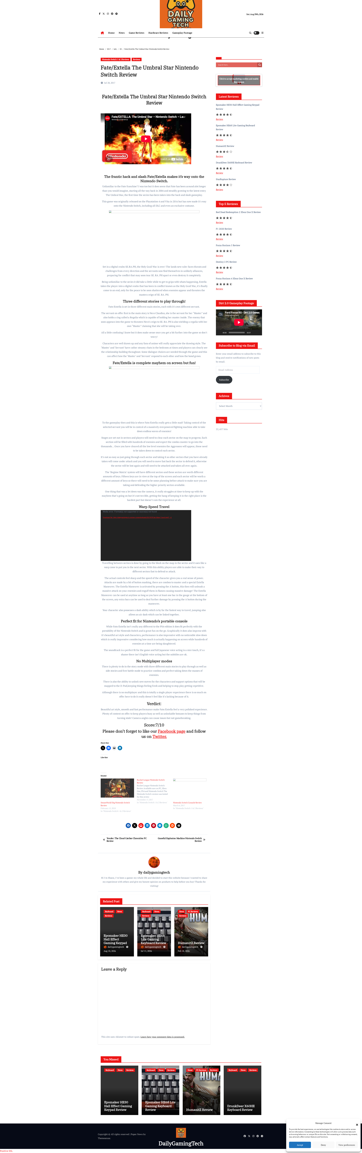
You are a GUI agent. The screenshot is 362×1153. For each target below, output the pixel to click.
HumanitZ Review (191, 943)
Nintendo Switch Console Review (187, 802)
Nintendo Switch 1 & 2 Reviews (115, 59)
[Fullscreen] (258, 332)
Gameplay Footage (182, 32)
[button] (356, 1123)
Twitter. (160, 736)
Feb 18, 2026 (184, 951)
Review (219, 119)
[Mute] (253, 332)
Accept (300, 1145)
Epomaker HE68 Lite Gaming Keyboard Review (153, 939)
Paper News (137, 1134)
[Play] (219, 332)
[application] (146, 535)
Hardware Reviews (158, 32)
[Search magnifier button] (259, 64)
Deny (323, 1145)
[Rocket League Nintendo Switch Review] (155, 791)
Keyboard (109, 911)
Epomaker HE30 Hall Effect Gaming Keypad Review (116, 941)
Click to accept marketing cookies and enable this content (238, 80)
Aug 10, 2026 (110, 951)
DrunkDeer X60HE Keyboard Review (241, 1108)
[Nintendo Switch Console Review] (189, 788)
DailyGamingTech (181, 1143)
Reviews (136, 59)
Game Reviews (136, 32)
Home (111, 32)
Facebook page (171, 731)
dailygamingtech (156, 872)
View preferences (346, 1145)
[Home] (102, 33)
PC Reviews (193, 911)
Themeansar (104, 1138)
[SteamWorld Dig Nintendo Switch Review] (117, 788)
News (122, 32)
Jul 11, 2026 (146, 951)
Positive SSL (6, 1150)
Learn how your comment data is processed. (163, 1036)
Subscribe (224, 379)
